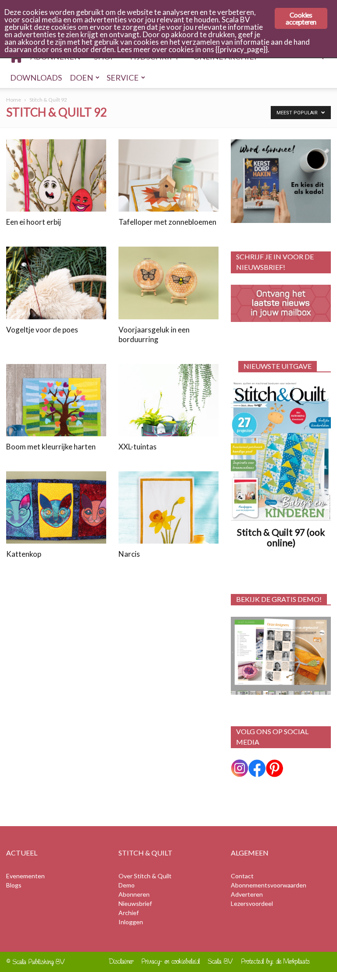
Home (13, 99)
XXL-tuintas (137, 446)
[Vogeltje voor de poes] (56, 283)
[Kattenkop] (56, 507)
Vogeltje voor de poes (42, 329)
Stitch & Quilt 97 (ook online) (281, 537)
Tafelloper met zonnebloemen (167, 221)
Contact (242, 876)
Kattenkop (23, 553)
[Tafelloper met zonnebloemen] (168, 175)
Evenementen (25, 876)
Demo (126, 885)
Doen (81, 77)
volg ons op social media (272, 736)
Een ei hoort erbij (33, 221)
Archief (128, 912)
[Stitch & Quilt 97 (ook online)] (281, 451)
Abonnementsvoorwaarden (268, 885)
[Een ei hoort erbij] (56, 175)
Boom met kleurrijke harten (51, 446)
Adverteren (247, 894)
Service (123, 77)
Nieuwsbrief (135, 903)
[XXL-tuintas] (168, 400)
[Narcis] (168, 507)
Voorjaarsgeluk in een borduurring (154, 334)
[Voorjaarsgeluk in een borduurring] (168, 283)
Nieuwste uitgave (278, 366)
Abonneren (134, 894)
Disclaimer (121, 961)
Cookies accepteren (301, 18)
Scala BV (220, 961)
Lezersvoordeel (252, 903)
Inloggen (130, 922)
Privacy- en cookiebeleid (171, 961)
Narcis (129, 553)
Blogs (14, 885)
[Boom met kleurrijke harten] (56, 400)
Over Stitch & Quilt (145, 876)
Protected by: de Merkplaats (275, 961)
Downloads (36, 77)
